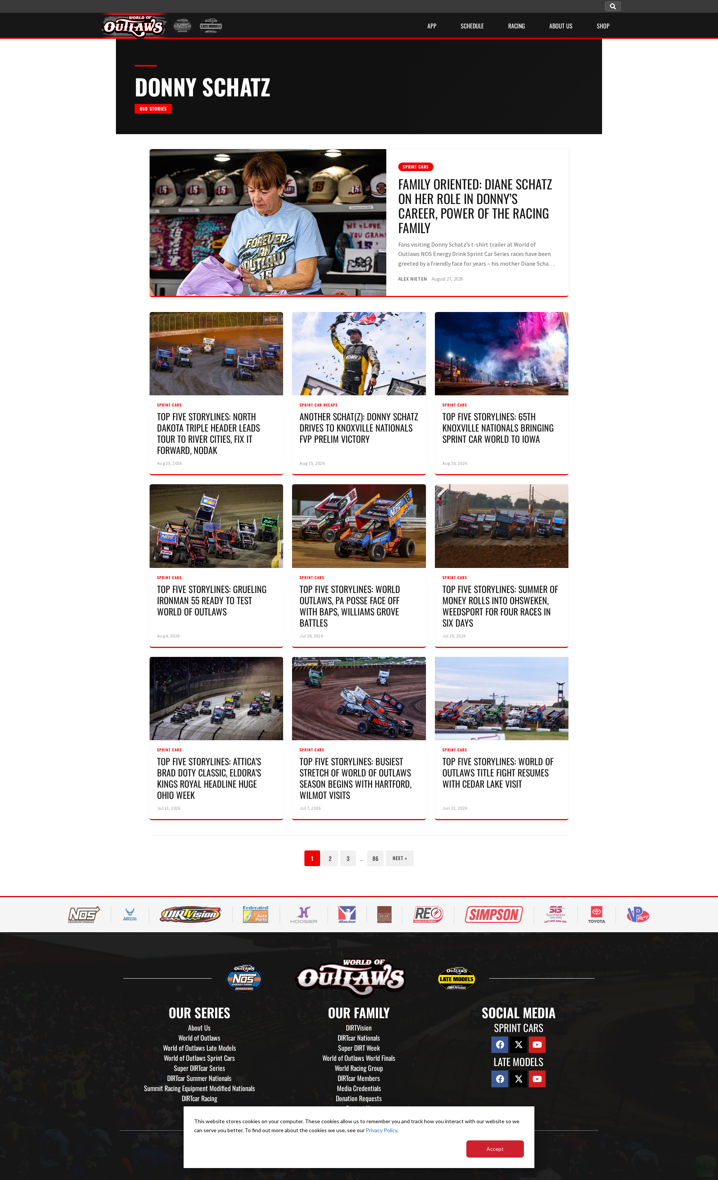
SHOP (603, 25)
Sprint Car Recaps (319, 405)
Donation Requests (359, 1098)
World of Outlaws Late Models (199, 1048)
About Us (199, 1027)
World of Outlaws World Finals (358, 1058)
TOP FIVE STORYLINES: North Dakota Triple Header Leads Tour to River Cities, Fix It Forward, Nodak (208, 433)
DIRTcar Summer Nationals (199, 1078)
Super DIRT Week (359, 1048)
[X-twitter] (518, 1045)
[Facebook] (499, 1045)
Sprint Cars (416, 167)
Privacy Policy (381, 1130)
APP (431, 25)
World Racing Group (359, 1068)
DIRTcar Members (359, 1078)
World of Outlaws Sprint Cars (199, 1058)
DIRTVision (359, 1027)
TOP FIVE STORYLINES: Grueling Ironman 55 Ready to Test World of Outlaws (212, 600)
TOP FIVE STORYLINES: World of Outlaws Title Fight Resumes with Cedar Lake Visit (497, 772)
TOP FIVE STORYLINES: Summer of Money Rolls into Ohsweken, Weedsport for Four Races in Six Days (500, 605)
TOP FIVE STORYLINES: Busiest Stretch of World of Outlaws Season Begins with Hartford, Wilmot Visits (355, 777)
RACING (516, 25)
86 (375, 858)
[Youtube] (537, 1045)
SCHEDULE (472, 25)
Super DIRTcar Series (199, 1068)
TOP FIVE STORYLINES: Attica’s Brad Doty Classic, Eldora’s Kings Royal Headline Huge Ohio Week (209, 777)
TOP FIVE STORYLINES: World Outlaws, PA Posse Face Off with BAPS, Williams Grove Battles (350, 605)
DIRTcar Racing (199, 1098)
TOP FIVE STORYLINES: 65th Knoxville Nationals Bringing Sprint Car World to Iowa (498, 427)
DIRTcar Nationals (359, 1037)
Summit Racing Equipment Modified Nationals (199, 1088)
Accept (495, 1149)
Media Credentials (359, 1088)
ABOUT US (561, 25)
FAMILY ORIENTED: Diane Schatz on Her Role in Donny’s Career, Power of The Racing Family (475, 205)
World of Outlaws (199, 1037)
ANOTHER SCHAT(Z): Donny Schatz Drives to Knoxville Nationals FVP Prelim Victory (359, 427)
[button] (613, 6)
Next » (400, 858)
